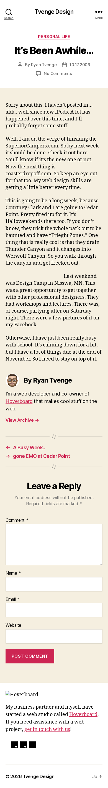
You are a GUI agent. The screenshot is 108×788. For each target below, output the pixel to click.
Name (13, 573)
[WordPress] (14, 744)
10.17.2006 (80, 64)
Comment (17, 520)
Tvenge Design (54, 12)
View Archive (22, 420)
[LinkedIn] (32, 744)
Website (13, 625)
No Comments (58, 73)
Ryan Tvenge (43, 64)
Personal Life (54, 36)
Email (12, 599)
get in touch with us (47, 729)
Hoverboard (19, 401)
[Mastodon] (23, 744)
